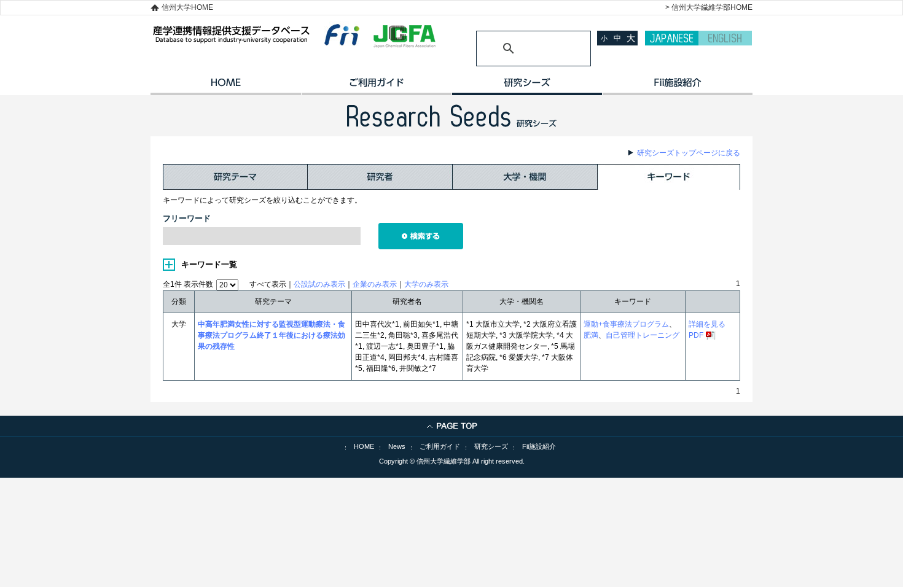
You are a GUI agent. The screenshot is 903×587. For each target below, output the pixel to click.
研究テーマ (235, 177)
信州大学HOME (187, 7)
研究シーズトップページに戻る (688, 153)
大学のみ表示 (426, 284)
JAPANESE (671, 38)
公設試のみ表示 (319, 284)
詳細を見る (707, 324)
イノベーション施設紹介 (677, 86)
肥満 (591, 335)
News (396, 446)
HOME (225, 86)
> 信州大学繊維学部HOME (708, 7)
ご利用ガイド (376, 86)
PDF (696, 335)
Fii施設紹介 (539, 446)
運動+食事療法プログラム (626, 324)
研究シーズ (527, 86)
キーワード (669, 177)
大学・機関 (525, 177)
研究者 (380, 177)
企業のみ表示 (375, 284)
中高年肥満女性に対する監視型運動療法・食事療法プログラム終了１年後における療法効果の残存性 (271, 335)
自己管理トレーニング (642, 335)
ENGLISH (725, 38)
